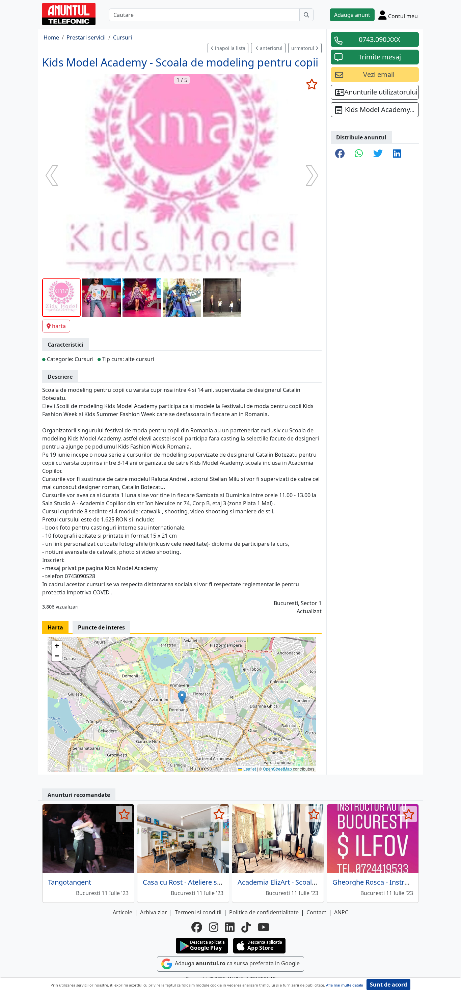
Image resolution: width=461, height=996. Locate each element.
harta (59, 326)
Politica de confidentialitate (264, 912)
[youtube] (263, 927)
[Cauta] (306, 14)
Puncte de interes (101, 627)
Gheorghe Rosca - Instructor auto (384, 882)
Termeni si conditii (198, 912)
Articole (122, 912)
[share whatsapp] (359, 153)
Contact (316, 912)
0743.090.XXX (379, 39)
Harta (55, 627)
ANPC (341, 912)
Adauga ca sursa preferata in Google (236, 963)
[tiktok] (246, 927)
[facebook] (196, 927)
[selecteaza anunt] (311, 84)
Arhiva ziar (153, 912)
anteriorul (270, 48)
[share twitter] (378, 153)
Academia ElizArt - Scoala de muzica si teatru (307, 882)
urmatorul (303, 48)
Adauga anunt (352, 15)
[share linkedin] (397, 153)
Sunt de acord (388, 984)
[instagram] (213, 927)
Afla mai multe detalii (344, 985)
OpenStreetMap (277, 769)
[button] (182, 697)
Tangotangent (69, 882)
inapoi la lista (229, 48)
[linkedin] (230, 927)
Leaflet (249, 769)
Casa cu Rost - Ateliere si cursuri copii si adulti (214, 882)
